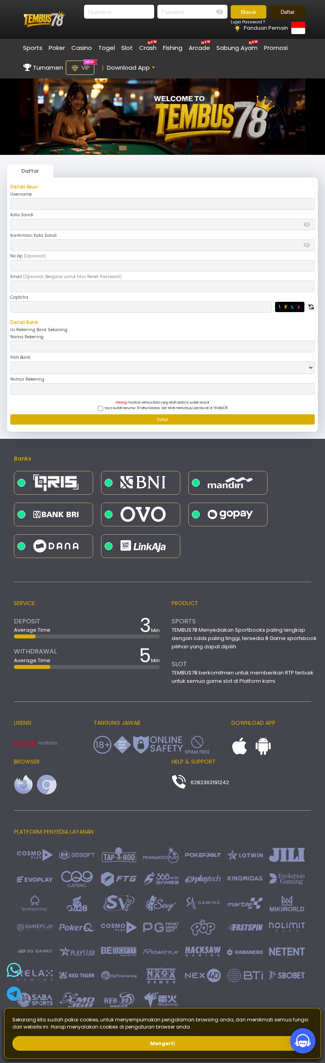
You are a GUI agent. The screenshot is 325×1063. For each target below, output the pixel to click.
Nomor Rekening (27, 379)
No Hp (28, 256)
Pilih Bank (20, 358)
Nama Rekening (27, 337)
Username (21, 194)
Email (66, 277)
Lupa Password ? (248, 22)
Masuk (248, 11)
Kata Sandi (21, 215)
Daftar (287, 11)
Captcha (19, 297)
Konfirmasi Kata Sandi (33, 236)
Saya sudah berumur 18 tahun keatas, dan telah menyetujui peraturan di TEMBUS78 (166, 408)
